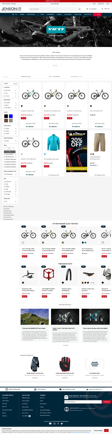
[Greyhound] (22, 154)
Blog (94, 3)
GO (9, 151)
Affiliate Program (26, 397)
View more (65, 345)
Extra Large (10, 191)
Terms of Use (77, 432)
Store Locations (25, 400)
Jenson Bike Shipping (45, 410)
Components (50, 14)
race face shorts (7, 217)
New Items (8, 90)
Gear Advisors (43, 403)
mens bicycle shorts (8, 219)
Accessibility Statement (27, 410)
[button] (2, 32)
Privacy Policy (86, 432)
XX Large (10, 194)
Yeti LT (10, 105)
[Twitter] (62, 424)
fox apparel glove (7, 213)
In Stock (7, 96)
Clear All (15, 83)
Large (10, 189)
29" (10, 201)
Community (25, 403)
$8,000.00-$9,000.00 (10, 167)
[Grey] (11, 120)
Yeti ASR (10, 102)
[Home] (11, 9)
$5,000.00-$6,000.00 (10, 161)
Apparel (59, 14)
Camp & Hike (78, 14)
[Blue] (11, 116)
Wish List (4, 406)
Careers (42, 407)
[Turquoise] (93, 106)
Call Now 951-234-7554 (77, 410)
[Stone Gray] (93, 154)
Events (41, 400)
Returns (4, 413)
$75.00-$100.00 (10, 154)
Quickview (34, 377)
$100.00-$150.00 (10, 156)
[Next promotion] (73, 3)
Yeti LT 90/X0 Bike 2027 (96, 111)
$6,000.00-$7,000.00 (10, 164)
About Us (42, 397)
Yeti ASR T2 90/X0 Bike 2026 (28, 159)
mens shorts (6, 208)
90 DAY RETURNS (55, 3)
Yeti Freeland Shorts (95, 159)
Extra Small (10, 181)
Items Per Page (74, 76)
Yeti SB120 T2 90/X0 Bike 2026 (52, 111)
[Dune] (91, 154)
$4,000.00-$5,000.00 (10, 159)
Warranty (4, 415)
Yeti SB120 (10, 107)
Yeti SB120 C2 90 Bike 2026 (74, 111)
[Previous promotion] (36, 3)
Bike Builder (87, 14)
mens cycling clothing (8, 215)
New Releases (31, 14)
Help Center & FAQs (7, 410)
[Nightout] (91, 106)
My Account (5, 397)
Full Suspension (10, 174)
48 (79, 76)
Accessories (67, 14)
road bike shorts (7, 211)
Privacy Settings (98, 430)
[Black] (6, 116)
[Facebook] (58, 424)
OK (106, 430)
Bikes (42, 14)
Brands (22, 14)
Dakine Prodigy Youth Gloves (35, 373)
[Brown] (6, 120)
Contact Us (101, 3)
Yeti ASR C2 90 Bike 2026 (27, 111)
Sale (98, 14)
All (16, 14)
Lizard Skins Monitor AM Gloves (65, 373)
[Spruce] (22, 106)
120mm (10, 128)
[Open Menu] (26, 9)
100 (82, 76)
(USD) (107, 3)
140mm (10, 131)
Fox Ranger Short (95, 373)
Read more (55, 65)
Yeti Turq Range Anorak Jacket (51, 159)
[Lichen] (45, 106)
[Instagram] (55, 424)
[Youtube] (50, 424)
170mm (10, 133)
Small (10, 184)
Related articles (25, 76)
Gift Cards (4, 403)
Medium (10, 186)
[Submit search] (79, 9)
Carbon (10, 141)
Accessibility (25, 415)
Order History (5, 400)
